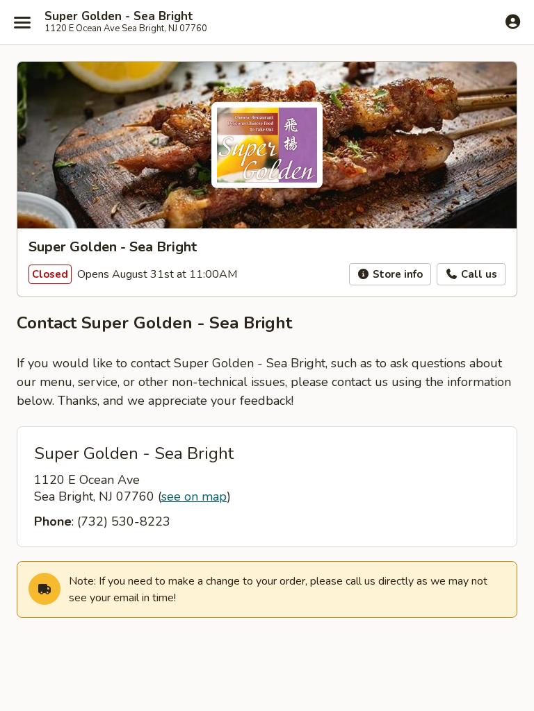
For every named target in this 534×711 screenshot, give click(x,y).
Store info (396, 274)
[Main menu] (22, 22)
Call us (477, 274)
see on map (194, 496)
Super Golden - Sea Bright (118, 17)
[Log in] (512, 21)
